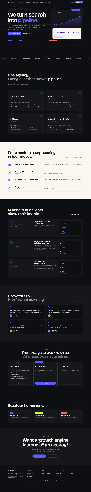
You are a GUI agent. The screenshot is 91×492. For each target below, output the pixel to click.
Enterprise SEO (30, 473)
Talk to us (71, 383)
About (49, 2)
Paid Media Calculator (60, 475)
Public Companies (45, 477)
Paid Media (29, 478)
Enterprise (44, 475)
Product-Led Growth (46, 480)
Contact (72, 2)
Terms (75, 489)
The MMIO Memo (59, 478)
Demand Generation (46, 478)
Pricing (41, 2)
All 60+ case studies (75, 214)
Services (21, 2)
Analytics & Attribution (31, 481)
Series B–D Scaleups (46, 473)
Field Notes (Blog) (60, 480)
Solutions (28, 2)
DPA (82, 489)
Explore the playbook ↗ (14, 108)
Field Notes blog (76, 406)
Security (78, 489)
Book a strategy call (13, 33)
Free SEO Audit (59, 473)
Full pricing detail (62, 388)
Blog (45, 2)
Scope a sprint (20, 383)
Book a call (78, 2)
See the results (26, 33)
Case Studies (35, 2)
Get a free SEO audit (52, 456)
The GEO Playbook (60, 477)
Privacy (70, 489)
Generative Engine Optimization (30, 476)
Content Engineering (31, 480)
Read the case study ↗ (38, 255)
